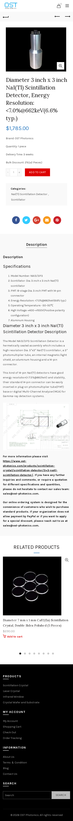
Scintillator (18, 199)
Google (36, 220)
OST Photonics (29, 815)
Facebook (16, 220)
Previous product (57, 17)
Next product (67, 17)
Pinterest (57, 220)
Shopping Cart (12, 726)
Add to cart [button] (14, 636)
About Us (8, 757)
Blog (6, 768)
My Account (10, 721)
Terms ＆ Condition (15, 762)
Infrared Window (13, 696)
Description (36, 244)
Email (47, 220)
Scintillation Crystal (15, 685)
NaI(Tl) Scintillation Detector (29, 194)
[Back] (6, 17)
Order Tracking (12, 738)
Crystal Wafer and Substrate (21, 702)
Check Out (9, 732)
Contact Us (10, 774)
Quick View (66, 560)
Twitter (26, 220)
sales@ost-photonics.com (20, 493)
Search (61, 795)
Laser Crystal (11, 691)
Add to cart (37, 172)
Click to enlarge (60, 66)
